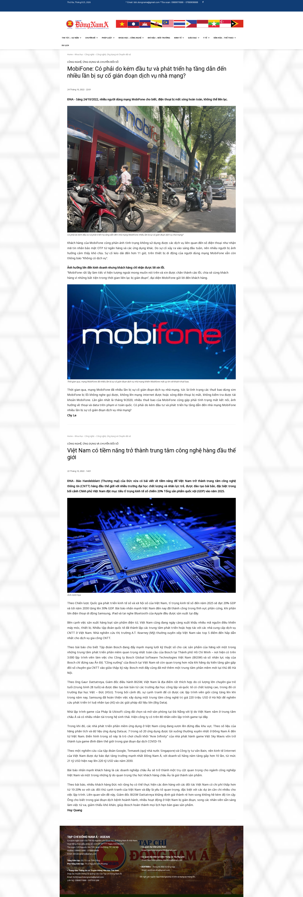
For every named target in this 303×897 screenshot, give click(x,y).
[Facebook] (203, 2)
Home (70, 54)
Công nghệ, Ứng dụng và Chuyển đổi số (113, 54)
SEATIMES (146, 867)
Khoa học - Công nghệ (84, 54)
